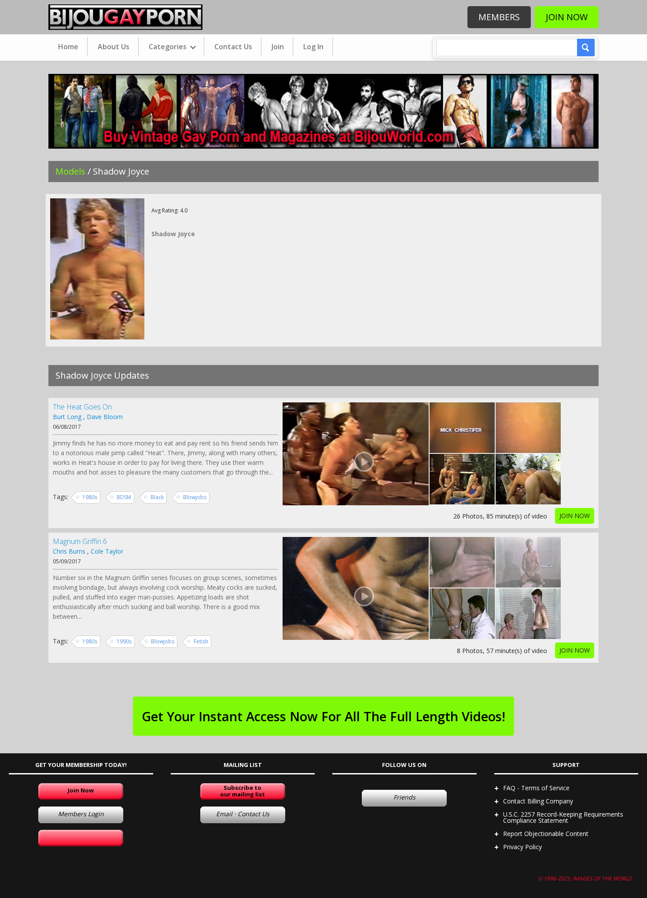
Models (70, 171)
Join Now (567, 17)
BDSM (124, 497)
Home (68, 46)
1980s (89, 497)
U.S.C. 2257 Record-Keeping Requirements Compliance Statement (563, 817)
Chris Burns (69, 551)
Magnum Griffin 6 (80, 541)
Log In (313, 46)
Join (278, 46)
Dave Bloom (105, 416)
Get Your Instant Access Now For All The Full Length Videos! (323, 716)
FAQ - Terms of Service (536, 788)
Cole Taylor (107, 551)
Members (499, 17)
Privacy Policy (522, 847)
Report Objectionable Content (545, 833)
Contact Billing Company (538, 801)
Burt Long (67, 416)
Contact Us (233, 46)
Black (157, 497)
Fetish (201, 641)
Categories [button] (168, 46)
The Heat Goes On (82, 407)
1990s (124, 641)
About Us (113, 46)
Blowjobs (194, 497)
